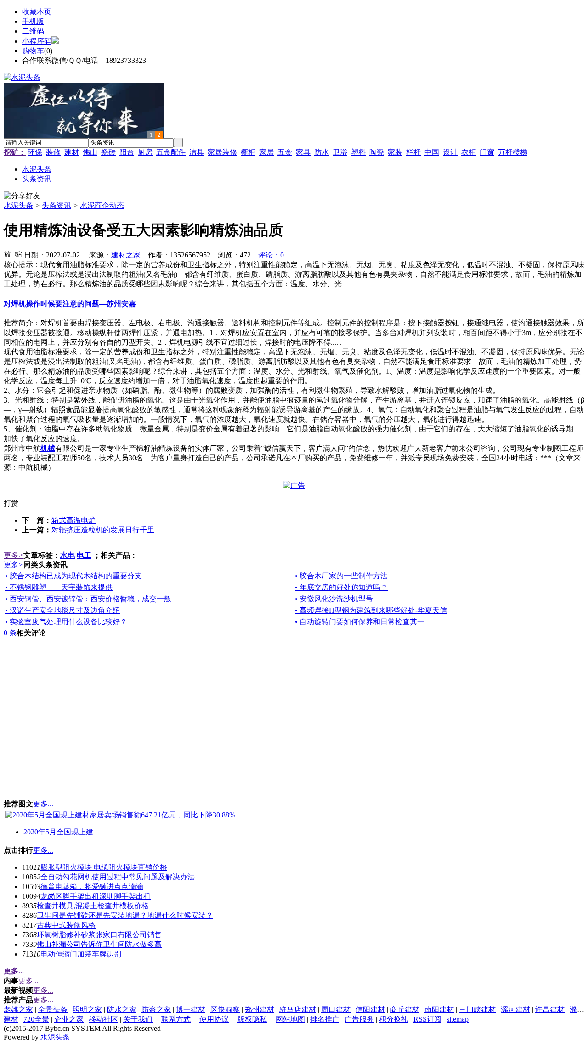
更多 (13, 555)
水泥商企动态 (102, 205)
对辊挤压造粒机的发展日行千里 (102, 530)
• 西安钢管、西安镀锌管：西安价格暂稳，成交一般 (88, 599)
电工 (84, 555)
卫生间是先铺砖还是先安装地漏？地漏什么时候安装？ (125, 915)
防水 (321, 152)
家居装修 (222, 152)
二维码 (33, 31)
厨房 (145, 152)
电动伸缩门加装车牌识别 (80, 954)
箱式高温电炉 (73, 520)
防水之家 (121, 1009)
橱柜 (248, 152)
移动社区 (103, 1019)
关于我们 (138, 1019)
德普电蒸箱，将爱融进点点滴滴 (91, 886)
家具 (303, 152)
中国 (431, 152)
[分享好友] (22, 196)
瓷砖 (108, 152)
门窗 (487, 152)
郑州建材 (259, 1009)
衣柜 (468, 152)
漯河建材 (515, 1009)
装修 (53, 152)
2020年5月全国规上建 (58, 832)
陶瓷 (376, 152)
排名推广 (324, 1019)
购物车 (33, 51)
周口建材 (336, 1009)
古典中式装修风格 (66, 925)
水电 (67, 555)
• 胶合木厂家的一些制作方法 (341, 576)
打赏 (11, 503)
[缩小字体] (18, 253)
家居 (266, 152)
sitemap (458, 1019)
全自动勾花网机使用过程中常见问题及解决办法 (117, 877)
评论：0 (271, 255)
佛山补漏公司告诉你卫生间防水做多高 (99, 944)
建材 (71, 152)
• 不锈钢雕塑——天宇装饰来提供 (59, 587)
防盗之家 (156, 1009)
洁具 (196, 152)
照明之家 (87, 1009)
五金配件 (171, 152)
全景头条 (53, 1009)
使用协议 (214, 1019)
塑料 (358, 152)
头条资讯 (56, 205)
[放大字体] (7, 253)
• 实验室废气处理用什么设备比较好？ (66, 622)
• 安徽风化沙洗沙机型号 (334, 599)
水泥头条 (18, 205)
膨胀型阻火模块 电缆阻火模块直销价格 (103, 867)
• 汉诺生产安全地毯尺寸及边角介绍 (62, 610)
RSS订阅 (427, 1019)
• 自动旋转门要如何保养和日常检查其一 (359, 622)
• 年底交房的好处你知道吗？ (341, 587)
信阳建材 (370, 1009)
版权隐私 (252, 1019)
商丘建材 (404, 1009)
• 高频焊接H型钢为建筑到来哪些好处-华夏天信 (371, 610)
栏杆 (413, 152)
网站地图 (290, 1019)
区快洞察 (225, 1009)
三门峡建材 (477, 1009)
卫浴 (340, 152)
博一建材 (190, 1009)
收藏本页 (36, 12)
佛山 (90, 152)
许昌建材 (550, 1009)
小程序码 (36, 41)
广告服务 (359, 1019)
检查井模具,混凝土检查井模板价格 (93, 906)
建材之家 (126, 255)
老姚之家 (18, 1009)
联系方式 (176, 1019)
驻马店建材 (297, 1009)
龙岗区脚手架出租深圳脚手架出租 (95, 896)
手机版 (33, 21)
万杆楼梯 (512, 152)
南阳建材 (439, 1009)
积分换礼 (393, 1019)
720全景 (36, 1019)
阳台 (126, 152)
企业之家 (69, 1019)
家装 (395, 152)
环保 (35, 152)
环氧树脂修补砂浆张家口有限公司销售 (99, 935)
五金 (284, 152)
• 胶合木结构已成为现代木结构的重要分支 (73, 576)
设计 (450, 152)
